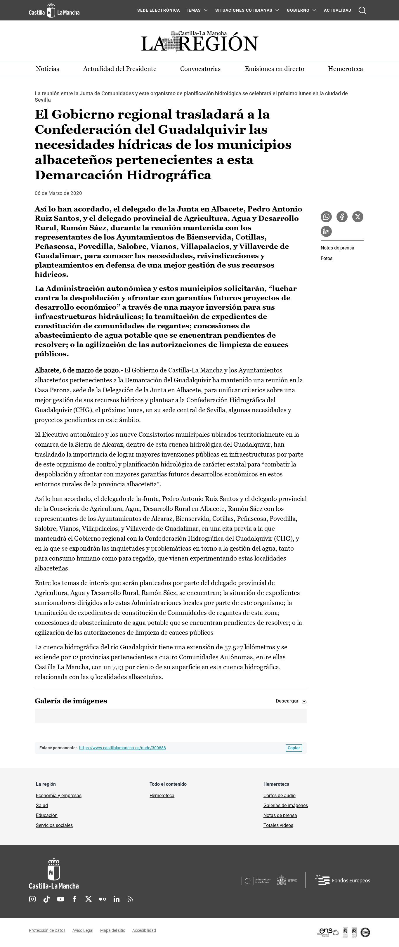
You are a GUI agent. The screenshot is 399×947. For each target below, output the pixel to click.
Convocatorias (200, 68)
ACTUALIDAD (337, 10)
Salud (42, 805)
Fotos (326, 258)
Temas (193, 10)
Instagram (32, 899)
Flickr (103, 899)
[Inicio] (108, 873)
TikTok (46, 899)
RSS (131, 899)
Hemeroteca (345, 68)
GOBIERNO (298, 10)
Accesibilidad (144, 930)
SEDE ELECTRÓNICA (158, 10)
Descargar (287, 701)
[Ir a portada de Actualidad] (199, 43)
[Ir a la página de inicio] (54, 10)
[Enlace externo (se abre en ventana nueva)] (343, 932)
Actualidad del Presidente (120, 68)
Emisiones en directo (274, 68)
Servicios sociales (54, 825)
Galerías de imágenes (285, 805)
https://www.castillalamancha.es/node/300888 (122, 747)
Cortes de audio (279, 795)
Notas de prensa (337, 248)
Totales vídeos (278, 825)
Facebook (74, 899)
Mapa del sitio (112, 930)
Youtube (60, 899)
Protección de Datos (47, 930)
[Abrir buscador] (362, 10)
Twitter (88, 899)
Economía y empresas (58, 795)
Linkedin (117, 899)
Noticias (47, 68)
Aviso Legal (82, 930)
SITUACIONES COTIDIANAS (244, 10)
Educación (47, 815)
